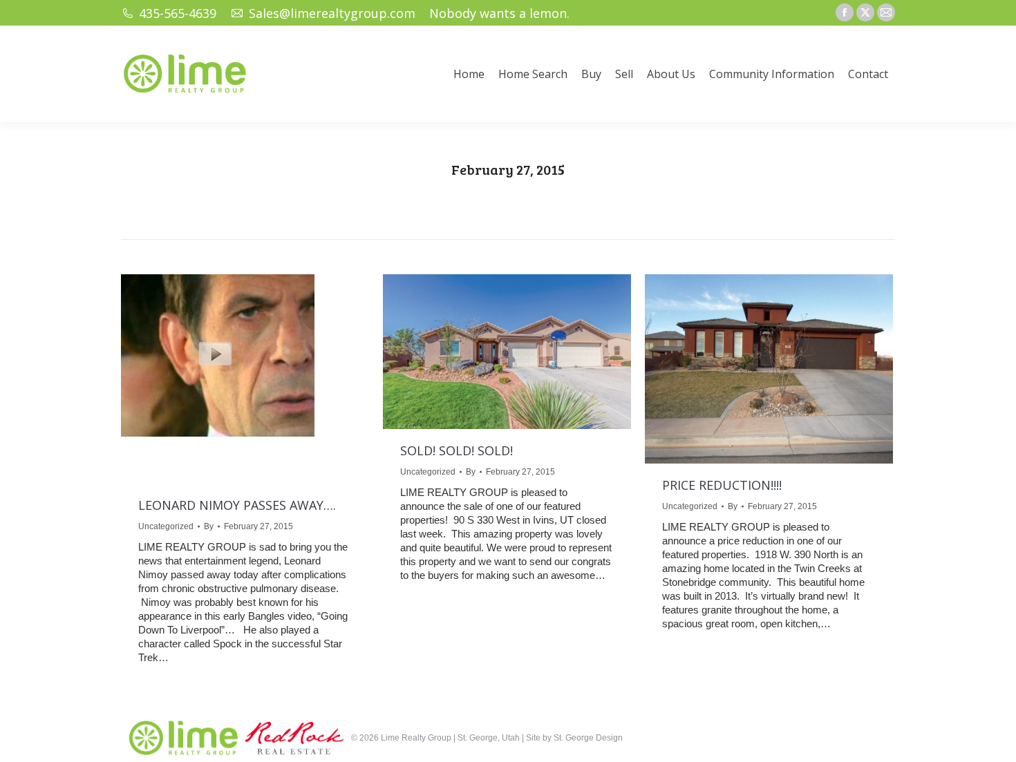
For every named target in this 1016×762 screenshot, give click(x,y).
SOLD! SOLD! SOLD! (456, 450)
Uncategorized (166, 526)
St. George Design (588, 738)
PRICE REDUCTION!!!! (722, 485)
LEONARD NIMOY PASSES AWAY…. (237, 505)
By (209, 526)
